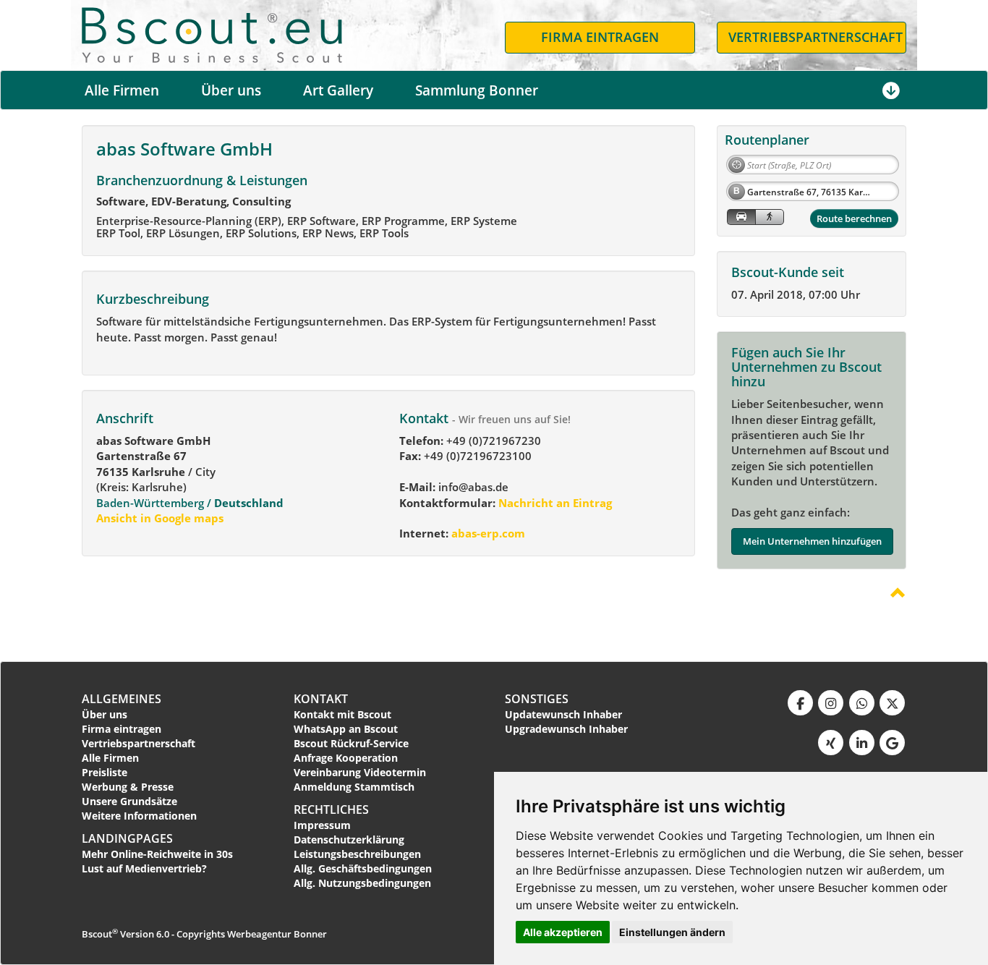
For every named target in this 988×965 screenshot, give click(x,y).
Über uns (231, 90)
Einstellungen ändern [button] (672, 932)
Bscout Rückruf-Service (351, 743)
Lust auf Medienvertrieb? (144, 868)
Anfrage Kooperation (346, 758)
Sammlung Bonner (476, 90)
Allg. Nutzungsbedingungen (362, 883)
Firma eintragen (121, 729)
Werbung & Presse (128, 787)
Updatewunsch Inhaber (563, 714)
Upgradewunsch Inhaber (566, 729)
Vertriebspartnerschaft (138, 743)
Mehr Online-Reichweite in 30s (157, 854)
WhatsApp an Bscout (346, 729)
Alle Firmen (122, 90)
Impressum (322, 825)
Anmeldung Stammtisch (354, 787)
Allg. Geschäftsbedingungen (363, 868)
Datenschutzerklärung (349, 839)
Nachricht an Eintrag (553, 503)
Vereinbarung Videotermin (360, 772)
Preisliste (104, 772)
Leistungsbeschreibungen (357, 854)
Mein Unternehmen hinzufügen (812, 541)
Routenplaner (767, 139)
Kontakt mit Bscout (342, 714)
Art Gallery (338, 90)
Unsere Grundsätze (129, 801)
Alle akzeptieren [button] (562, 932)
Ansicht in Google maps (159, 518)
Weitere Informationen (139, 815)
